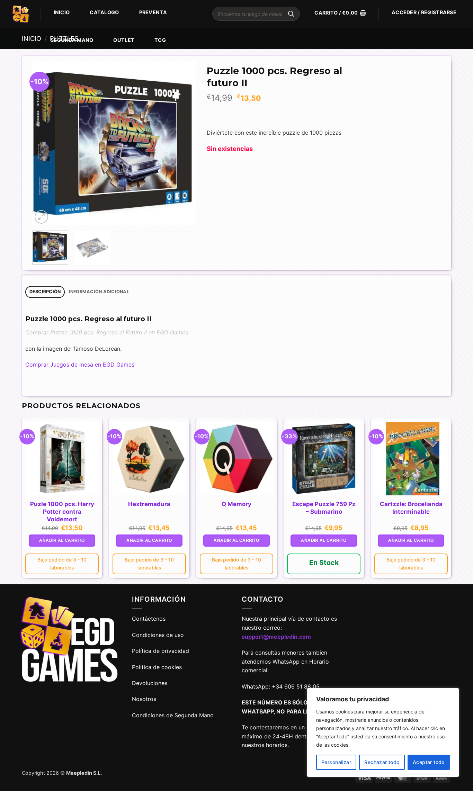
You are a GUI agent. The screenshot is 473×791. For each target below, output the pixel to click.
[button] (340, 13)
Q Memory (236, 504)
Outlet (123, 40)
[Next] (184, 143)
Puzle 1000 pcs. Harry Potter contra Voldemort (62, 512)
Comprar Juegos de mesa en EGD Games (79, 364)
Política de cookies (157, 667)
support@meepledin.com (276, 636)
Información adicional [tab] (99, 291)
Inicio (62, 12)
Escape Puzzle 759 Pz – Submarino (324, 508)
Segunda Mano (72, 40)
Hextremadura (149, 504)
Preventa (153, 12)
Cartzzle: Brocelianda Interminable (411, 508)
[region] (383, 732)
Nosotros (144, 698)
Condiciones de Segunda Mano (173, 715)
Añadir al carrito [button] (61, 540)
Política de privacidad (160, 650)
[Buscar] (291, 14)
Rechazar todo (381, 762)
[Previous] (44, 143)
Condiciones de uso (158, 634)
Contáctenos (149, 618)
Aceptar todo (429, 762)
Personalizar (336, 762)
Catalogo (104, 12)
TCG (160, 40)
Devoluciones (149, 683)
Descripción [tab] (45, 291)
